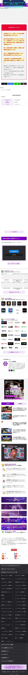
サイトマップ (12, 674)
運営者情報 (4, 671)
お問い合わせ (9, 671)
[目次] (25, 663)
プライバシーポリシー (22, 671)
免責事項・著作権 (15, 671)
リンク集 (16, 674)
